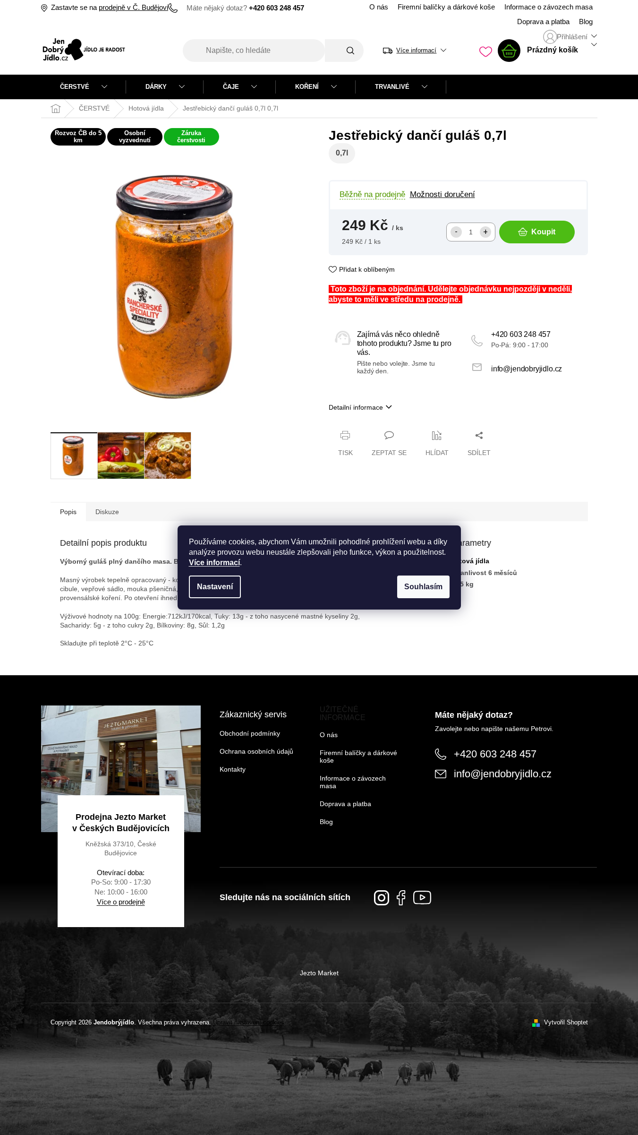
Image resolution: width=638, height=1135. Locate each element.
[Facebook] (401, 897)
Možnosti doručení (442, 194)
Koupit (543, 232)
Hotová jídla (470, 561)
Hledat (344, 50)
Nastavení (215, 587)
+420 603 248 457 (521, 334)
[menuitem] (83, 87)
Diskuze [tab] (107, 512)
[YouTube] (422, 897)
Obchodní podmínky (250, 733)
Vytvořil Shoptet (566, 1022)
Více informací (214, 563)
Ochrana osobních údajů (256, 751)
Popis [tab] (68, 512)
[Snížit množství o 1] (456, 232)
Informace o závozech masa (548, 7)
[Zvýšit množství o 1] (485, 232)
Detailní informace (356, 407)
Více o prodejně (121, 902)
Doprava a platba (543, 22)
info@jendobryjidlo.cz (526, 369)
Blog (586, 22)
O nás (378, 7)
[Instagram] (381, 897)
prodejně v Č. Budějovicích (140, 7)
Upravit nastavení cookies (248, 1022)
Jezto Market (319, 973)
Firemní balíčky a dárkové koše (446, 7)
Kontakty (233, 769)
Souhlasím (423, 587)
